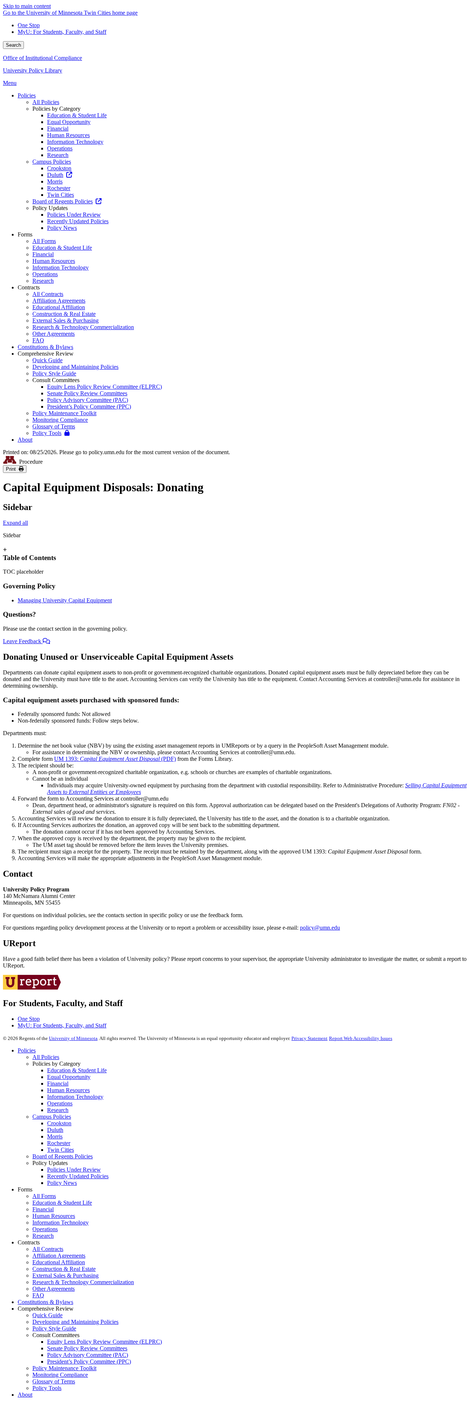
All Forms (44, 1196)
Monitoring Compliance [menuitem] (60, 420)
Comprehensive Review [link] (46, 353)
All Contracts (47, 1249)
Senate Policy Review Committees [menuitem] (87, 393)
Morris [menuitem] (55, 181)
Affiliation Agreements (58, 1255)
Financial (57, 1083)
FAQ (38, 1295)
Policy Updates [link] (50, 208)
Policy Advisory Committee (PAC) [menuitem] (87, 400)
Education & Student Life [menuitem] (77, 115)
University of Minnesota (73, 1038)
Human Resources (68, 1090)
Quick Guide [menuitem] (47, 360)
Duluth (55, 1130)
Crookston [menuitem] (59, 168)
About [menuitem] (25, 439)
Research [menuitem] (57, 155)
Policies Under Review (74, 1169)
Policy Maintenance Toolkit (64, 1368)
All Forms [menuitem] (44, 241)
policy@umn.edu (320, 927)
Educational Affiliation (58, 1262)
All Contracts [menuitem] (47, 294)
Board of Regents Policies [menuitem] (62, 201)
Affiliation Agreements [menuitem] (58, 300)
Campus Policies (51, 1116)
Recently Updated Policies (78, 1176)
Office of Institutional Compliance (42, 58)
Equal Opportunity (69, 1077)
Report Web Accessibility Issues (360, 1038)
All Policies (45, 1057)
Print (12, 469)
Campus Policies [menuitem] (51, 161)
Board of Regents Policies (62, 1156)
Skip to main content (27, 6)
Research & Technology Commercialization (83, 1282)
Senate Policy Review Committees (87, 1348)
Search (13, 45)
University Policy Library (32, 70)
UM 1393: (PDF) (115, 759)
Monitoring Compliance (60, 1375)
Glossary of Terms (53, 1381)
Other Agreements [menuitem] (53, 334)
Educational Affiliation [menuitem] (58, 307)
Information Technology (75, 1097)
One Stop (29, 25)
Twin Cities (60, 1150)
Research (57, 1110)
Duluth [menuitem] (55, 175)
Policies (27, 1050)
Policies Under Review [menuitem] (74, 214)
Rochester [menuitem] (58, 188)
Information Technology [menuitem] (75, 142)
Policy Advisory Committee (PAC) (87, 1355)
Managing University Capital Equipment (65, 600)
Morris (55, 1136)
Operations (59, 1103)
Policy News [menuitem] (62, 228)
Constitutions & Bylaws (45, 1302)
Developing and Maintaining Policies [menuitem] (75, 367)
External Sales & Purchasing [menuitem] (65, 320)
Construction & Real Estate (64, 1269)
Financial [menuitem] (57, 128)
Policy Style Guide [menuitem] (54, 373)
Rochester (58, 1143)
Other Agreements (53, 1289)
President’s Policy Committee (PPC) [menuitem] (89, 406)
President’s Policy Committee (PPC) (89, 1361)
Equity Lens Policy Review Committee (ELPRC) (104, 1342)
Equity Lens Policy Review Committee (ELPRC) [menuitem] (104, 387)
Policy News (62, 1183)
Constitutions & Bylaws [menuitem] (45, 347)
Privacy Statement (309, 1038)
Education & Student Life (77, 1070)
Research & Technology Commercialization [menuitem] (83, 327)
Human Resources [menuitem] (68, 135)
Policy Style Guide (54, 1328)
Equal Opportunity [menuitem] (69, 122)
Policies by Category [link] (56, 109)
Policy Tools (46, 1388)
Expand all (15, 523)
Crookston (59, 1123)
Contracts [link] (29, 287)
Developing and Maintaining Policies (75, 1322)
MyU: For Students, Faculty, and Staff (62, 32)
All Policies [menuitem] (45, 102)
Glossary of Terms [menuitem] (53, 426)
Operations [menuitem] (59, 148)
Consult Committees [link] (55, 380)
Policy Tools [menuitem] (46, 433)
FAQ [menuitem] (38, 340)
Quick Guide (47, 1315)
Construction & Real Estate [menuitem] (64, 314)
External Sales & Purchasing (65, 1275)
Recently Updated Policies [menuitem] (78, 221)
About (25, 1394)
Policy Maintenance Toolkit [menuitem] (64, 413)
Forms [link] (25, 234)
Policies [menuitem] (27, 95)
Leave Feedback (23, 641)
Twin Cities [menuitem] (60, 195)
